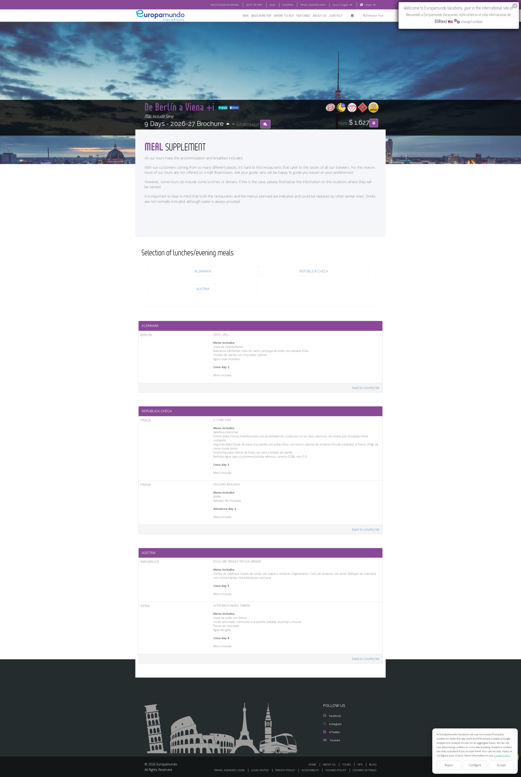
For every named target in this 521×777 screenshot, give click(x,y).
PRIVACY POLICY (285, 770)
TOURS (346, 764)
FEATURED (303, 15)
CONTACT (336, 15)
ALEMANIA (203, 271)
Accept (501, 765)
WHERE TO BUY (284, 15)
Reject (449, 765)
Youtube (335, 740)
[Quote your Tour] (373, 123)
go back (224, 107)
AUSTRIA (202, 289)
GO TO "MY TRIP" (254, 4)
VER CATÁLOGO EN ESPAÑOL (225, 4)
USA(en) (368, 4)
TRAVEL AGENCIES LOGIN (312, 4)
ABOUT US (319, 15)
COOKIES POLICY (335, 770)
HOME (312, 764)
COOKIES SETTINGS (365, 770)
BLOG (272, 4)
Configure (475, 765)
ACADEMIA (287, 4)
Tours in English (341, 4)
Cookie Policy (502, 755)
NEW (246, 15)
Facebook (335, 716)
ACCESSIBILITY (310, 770)
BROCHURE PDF (261, 15)
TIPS (360, 764)
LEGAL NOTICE (260, 770)
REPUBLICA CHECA (313, 271)
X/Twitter (334, 732)
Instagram (335, 724)
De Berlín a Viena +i (180, 106)
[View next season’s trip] (227, 124)
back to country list (365, 387)
